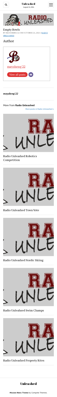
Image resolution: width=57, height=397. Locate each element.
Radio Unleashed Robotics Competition (20, 158)
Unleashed (28, 4)
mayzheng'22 (16, 67)
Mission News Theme (19, 392)
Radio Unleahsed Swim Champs (23, 310)
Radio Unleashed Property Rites (23, 360)
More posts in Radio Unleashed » (39, 109)
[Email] (30, 74)
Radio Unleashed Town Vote (21, 210)
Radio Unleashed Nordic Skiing (23, 260)
